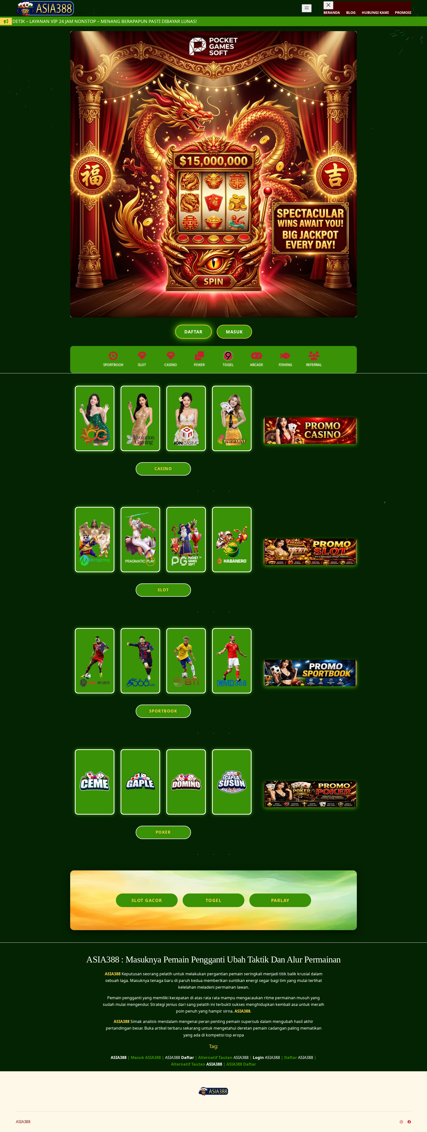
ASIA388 (113, 974)
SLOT (163, 590)
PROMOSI (403, 12)
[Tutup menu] (328, 5)
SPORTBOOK (163, 711)
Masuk (234, 332)
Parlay (280, 900)
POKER (163, 832)
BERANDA (331, 12)
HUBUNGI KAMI (375, 12)
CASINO (163, 468)
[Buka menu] (307, 8)
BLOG (351, 12)
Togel (214, 900)
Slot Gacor (146, 900)
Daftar (193, 332)
